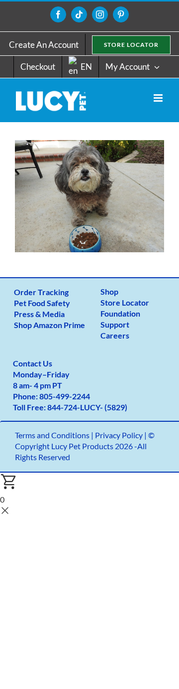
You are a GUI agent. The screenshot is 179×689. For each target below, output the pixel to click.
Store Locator (124, 302)
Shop (109, 291)
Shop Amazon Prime (49, 325)
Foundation (120, 313)
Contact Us (32, 363)
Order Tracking (41, 292)
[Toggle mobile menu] (159, 98)
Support (114, 324)
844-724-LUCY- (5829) (87, 407)
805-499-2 (58, 396)
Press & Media (39, 314)
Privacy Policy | (121, 435)
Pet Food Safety (42, 303)
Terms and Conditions (52, 435)
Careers (114, 335)
